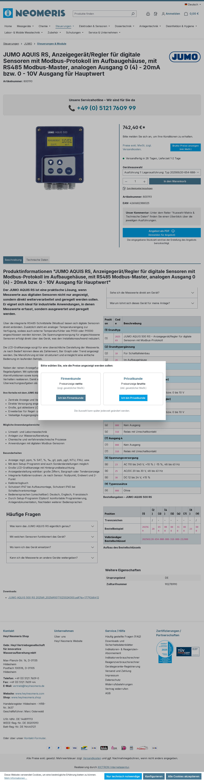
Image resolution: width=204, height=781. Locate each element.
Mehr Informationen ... (15, 778)
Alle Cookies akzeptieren (183, 776)
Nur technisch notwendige (123, 776)
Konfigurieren (154, 776)
